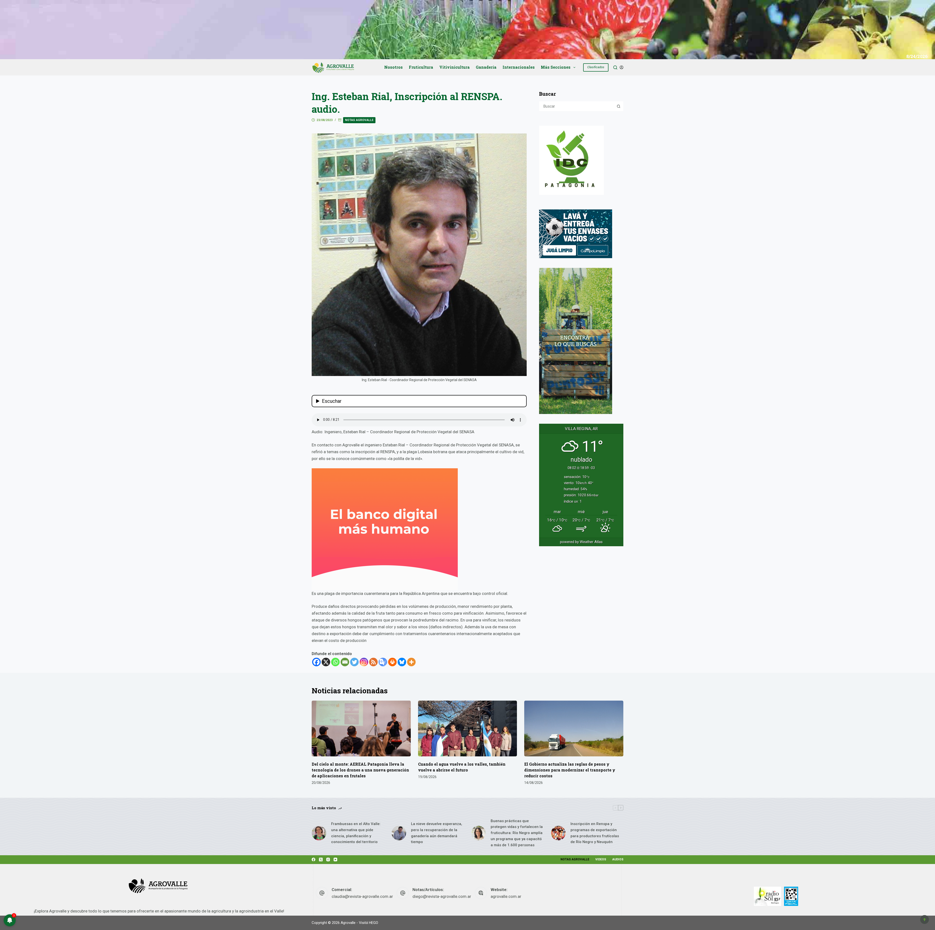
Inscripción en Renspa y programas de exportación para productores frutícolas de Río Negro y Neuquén (594, 833)
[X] (326, 662)
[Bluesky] (402, 662)
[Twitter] (354, 662)
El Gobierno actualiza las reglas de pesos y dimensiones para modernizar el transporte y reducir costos (569, 769)
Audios (617, 859)
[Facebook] (316, 662)
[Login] (621, 67)
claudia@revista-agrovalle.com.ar (362, 896)
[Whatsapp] (335, 662)
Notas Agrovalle (359, 120)
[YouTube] (335, 859)
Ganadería (486, 67)
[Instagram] (364, 662)
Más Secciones (555, 67)
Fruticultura (421, 67)
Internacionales (519, 67)
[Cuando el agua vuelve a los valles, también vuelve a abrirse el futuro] (467, 728)
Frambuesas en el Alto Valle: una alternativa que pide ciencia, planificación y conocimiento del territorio (356, 833)
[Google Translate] (383, 662)
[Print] (392, 662)
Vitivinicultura (454, 67)
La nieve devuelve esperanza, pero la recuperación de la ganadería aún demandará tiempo (436, 833)
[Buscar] (615, 67)
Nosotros (393, 67)
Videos (600, 859)
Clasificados (595, 67)
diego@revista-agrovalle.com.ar (441, 896)
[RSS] (373, 662)
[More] (411, 662)
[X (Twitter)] (321, 859)
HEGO (373, 923)
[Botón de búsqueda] (618, 106)
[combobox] (577, 106)
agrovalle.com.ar (506, 896)
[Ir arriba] (924, 919)
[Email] (345, 662)
